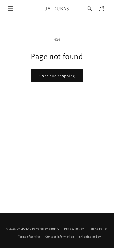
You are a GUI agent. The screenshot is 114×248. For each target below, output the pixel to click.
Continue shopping (57, 75)
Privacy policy (74, 228)
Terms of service (29, 236)
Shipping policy (90, 236)
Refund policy (98, 228)
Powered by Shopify (45, 228)
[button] (10, 8)
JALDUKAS (24, 228)
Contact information (59, 236)
